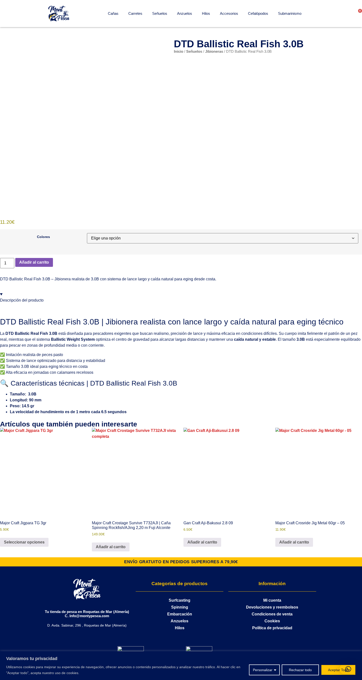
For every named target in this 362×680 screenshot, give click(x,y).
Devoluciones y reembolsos (272, 607)
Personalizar (262, 670)
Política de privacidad (272, 628)
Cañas (113, 13)
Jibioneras (214, 51)
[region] (181, 665)
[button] (348, 669)
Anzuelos (184, 13)
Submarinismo (289, 13)
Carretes (135, 13)
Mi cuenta (272, 600)
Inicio (178, 51)
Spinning (179, 607)
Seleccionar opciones (24, 542)
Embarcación (179, 614)
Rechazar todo (300, 670)
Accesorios (229, 13)
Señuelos (159, 13)
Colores (43, 236)
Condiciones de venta (272, 614)
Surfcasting (179, 600)
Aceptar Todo (338, 670)
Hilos (206, 13)
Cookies (272, 621)
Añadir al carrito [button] (111, 547)
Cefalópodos (258, 13)
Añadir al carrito (34, 262)
